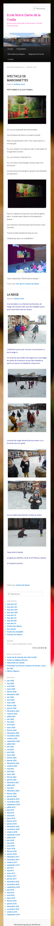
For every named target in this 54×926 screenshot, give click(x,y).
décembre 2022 (13, 763)
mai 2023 (10, 749)
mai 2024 (10, 722)
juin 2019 (10, 810)
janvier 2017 (12, 879)
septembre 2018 (13, 835)
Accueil (10, 49)
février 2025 (11, 705)
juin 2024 (10, 719)
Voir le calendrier (39, 648)
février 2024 (11, 730)
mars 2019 (11, 818)
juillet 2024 (11, 716)
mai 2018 (10, 843)
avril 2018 (10, 846)
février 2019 (11, 821)
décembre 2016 (13, 881)
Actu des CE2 (12, 607)
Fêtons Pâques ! (13, 671)
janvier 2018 (12, 854)
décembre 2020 (13, 790)
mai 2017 (10, 870)
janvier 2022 (12, 780)
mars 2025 (11, 702)
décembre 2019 (13, 799)
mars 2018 (11, 848)
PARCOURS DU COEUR (15, 663)
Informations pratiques (16, 54)
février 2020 (11, 793)
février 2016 (11, 901)
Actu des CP (11, 615)
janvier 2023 (12, 760)
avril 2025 (10, 700)
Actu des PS (20, 284)
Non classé (11, 629)
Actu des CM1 (12, 610)
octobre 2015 (12, 912)
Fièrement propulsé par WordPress (27, 925)
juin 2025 (10, 697)
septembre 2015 (13, 914)
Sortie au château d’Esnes (17, 660)
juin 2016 (10, 890)
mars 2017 (11, 873)
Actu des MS (12, 620)
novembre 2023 (13, 735)
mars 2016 (11, 898)
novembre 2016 (13, 884)
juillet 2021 (11, 785)
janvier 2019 (12, 824)
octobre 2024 (12, 713)
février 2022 (11, 777)
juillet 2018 (11, 837)
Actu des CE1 (12, 604)
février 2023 (11, 758)
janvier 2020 (12, 796)
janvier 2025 (12, 708)
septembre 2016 (13, 887)
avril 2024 (10, 724)
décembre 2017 (13, 857)
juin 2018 (10, 840)
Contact (10, 59)
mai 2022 (10, 768)
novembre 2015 (13, 909)
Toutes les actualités (15, 632)
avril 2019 (10, 815)
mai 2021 (10, 788)
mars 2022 (11, 774)
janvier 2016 (12, 903)
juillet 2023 (11, 744)
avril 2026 (10, 686)
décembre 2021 (13, 782)
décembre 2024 (13, 711)
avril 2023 (10, 752)
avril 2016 (10, 895)
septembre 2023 (13, 741)
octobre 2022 (12, 766)
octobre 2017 (12, 862)
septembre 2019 (13, 804)
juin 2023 (10, 746)
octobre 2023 (12, 738)
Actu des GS (12, 618)
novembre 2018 (13, 829)
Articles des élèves (32, 284)
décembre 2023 (13, 733)
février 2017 (11, 876)
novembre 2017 (13, 859)
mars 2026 (11, 689)
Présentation (21, 49)
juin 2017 (10, 868)
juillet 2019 (11, 807)
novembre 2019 (13, 802)
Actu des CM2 (12, 612)
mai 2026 (10, 683)
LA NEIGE (13, 294)
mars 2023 (11, 755)
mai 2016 (10, 892)
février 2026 (11, 691)
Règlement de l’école (36, 54)
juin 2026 (10, 680)
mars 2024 (11, 727)
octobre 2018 (12, 832)
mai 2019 (10, 812)
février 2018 (11, 851)
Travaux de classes (14, 634)
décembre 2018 (13, 826)
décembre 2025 (13, 694)
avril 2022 (10, 771)
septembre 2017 (13, 865)
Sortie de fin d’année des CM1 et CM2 (22, 657)
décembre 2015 (13, 906)
